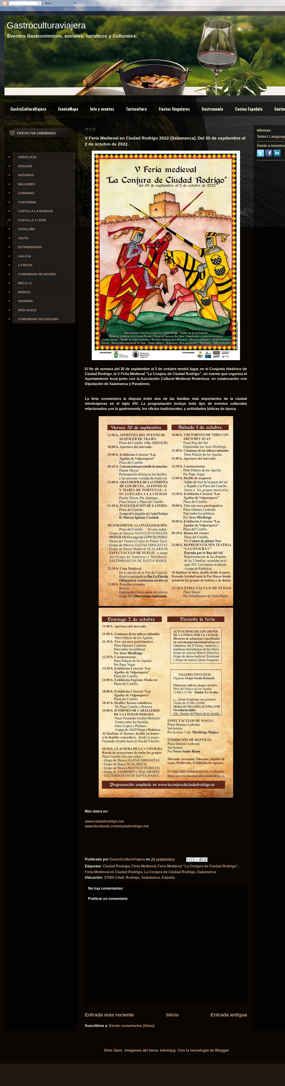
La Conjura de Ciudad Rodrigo (169, 872)
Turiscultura (136, 109)
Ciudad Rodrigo (116, 866)
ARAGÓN (25, 166)
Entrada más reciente (109, 1015)
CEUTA (23, 238)
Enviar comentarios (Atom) (131, 1026)
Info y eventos (102, 109)
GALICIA (24, 256)
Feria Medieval (144, 866)
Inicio (172, 1015)
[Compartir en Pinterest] (205, 859)
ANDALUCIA (27, 157)
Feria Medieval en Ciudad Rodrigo (113, 872)
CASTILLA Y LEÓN (32, 220)
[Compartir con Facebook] (201, 859)
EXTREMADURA (30, 247)
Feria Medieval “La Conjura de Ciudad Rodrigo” (198, 866)
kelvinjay (167, 1050)
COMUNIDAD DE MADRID (37, 274)
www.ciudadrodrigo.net (104, 821)
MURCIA (24, 292)
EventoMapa (68, 109)
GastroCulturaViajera (28, 109)
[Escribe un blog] (192, 859)
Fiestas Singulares (174, 109)
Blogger (222, 1050)
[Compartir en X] (197, 859)
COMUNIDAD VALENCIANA (38, 319)
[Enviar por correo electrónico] (188, 859)
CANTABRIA (27, 202)
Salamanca (206, 872)
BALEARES (26, 184)
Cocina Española (249, 109)
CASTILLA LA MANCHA (35, 211)
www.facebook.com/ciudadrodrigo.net (117, 826)
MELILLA (25, 283)
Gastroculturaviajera (46, 25)
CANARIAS (26, 193)
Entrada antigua (229, 1015)
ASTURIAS (26, 175)
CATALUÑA (26, 229)
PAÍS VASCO (27, 310)
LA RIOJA (25, 265)
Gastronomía (212, 109)
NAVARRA (25, 301)
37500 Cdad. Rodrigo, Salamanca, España (139, 877)
